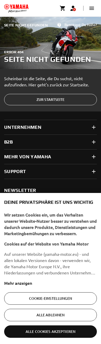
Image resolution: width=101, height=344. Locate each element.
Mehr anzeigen (18, 283)
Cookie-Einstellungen (50, 298)
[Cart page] (63, 8)
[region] (50, 268)
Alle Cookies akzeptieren (50, 331)
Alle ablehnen (51, 314)
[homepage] (16, 8)
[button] (91, 8)
